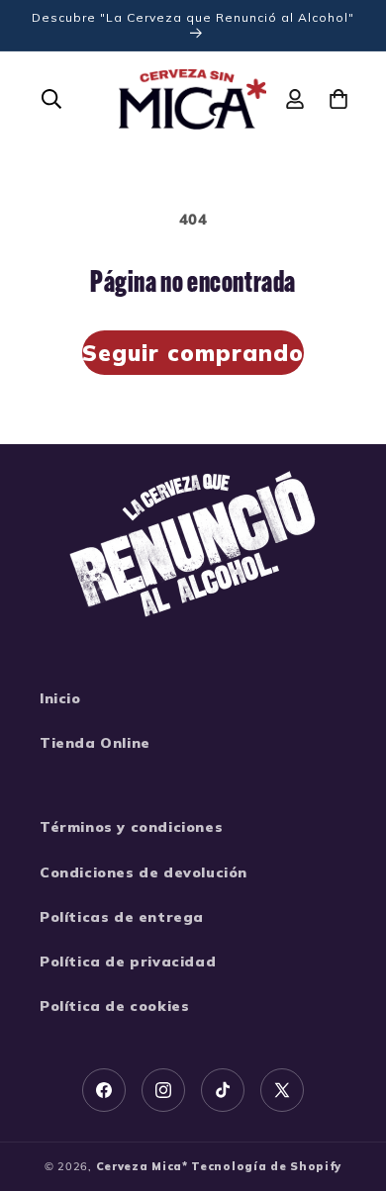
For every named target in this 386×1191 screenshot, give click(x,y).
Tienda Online (95, 743)
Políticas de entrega (122, 917)
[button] (51, 99)
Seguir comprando (193, 352)
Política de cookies (114, 1006)
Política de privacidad (128, 961)
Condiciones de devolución (143, 872)
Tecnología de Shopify (266, 1166)
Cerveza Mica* (142, 1166)
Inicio (60, 698)
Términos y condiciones (131, 827)
